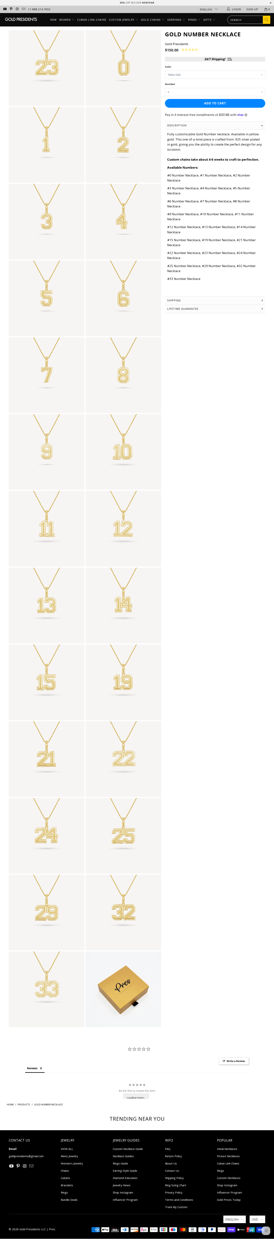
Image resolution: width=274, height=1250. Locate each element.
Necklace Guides (123, 1156)
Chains (65, 1170)
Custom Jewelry (122, 19)
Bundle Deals (69, 1200)
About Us (171, 1163)
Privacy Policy (173, 1192)
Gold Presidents (176, 44)
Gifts (207, 19)
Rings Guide (120, 1163)
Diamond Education (125, 1178)
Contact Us (172, 1170)
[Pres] (21, 19)
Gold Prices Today (229, 1200)
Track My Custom (176, 1207)
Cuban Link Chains (91, 19)
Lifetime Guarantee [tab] (183, 308)
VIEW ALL (67, 1149)
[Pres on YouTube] (5, 9)
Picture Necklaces (228, 1156)
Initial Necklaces (227, 1149)
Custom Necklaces (228, 1178)
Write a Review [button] (236, 1061)
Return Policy (173, 1156)
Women (65, 19)
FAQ (167, 1149)
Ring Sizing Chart (175, 1185)
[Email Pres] (23, 9)
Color (168, 66)
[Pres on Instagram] (17, 9)
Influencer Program (125, 1200)
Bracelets (67, 1185)
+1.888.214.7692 (39, 9)
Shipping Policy (174, 1178)
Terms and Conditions (179, 1200)
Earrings (174, 19)
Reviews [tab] (32, 1068)
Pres (52, 1229)
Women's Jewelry (72, 1163)
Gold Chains (151, 19)
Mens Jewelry (69, 1156)
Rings (193, 19)
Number (170, 84)
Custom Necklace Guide (128, 1149)
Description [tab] (177, 125)
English (206, 9)
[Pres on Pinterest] (11, 9)
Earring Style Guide (125, 1170)
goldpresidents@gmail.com (26, 1156)
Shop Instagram (123, 1192)
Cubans (65, 1178)
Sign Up (252, 9)
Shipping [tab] (174, 300)
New (53, 19)
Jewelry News (121, 1185)
